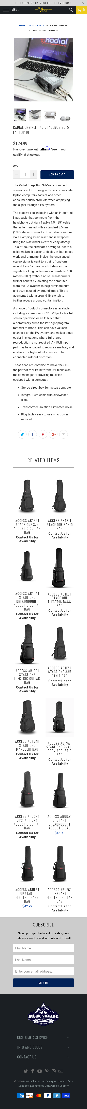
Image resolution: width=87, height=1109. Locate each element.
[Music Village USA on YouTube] (40, 1071)
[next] (70, 69)
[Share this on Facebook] (32, 434)
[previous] (17, 69)
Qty (15, 166)
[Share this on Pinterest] (43, 434)
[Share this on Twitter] (22, 434)
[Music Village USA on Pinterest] (47, 1071)
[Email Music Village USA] (61, 1071)
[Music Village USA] (43, 10)
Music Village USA (34, 1081)
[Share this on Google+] (53, 434)
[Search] (71, 9)
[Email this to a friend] (63, 434)
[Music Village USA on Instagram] (54, 1071)
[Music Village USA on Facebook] (33, 1071)
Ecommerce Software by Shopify (49, 1085)
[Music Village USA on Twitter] (26, 1071)
